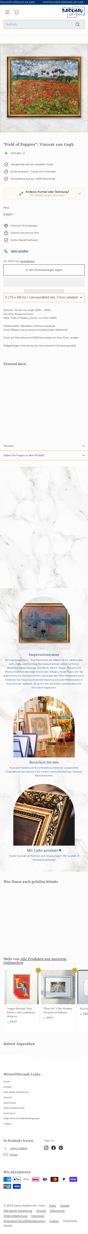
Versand (8, 446)
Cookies (7, 1123)
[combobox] (44, 24)
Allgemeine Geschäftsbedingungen (21, 1118)
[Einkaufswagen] (16, 12)
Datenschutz (9, 1102)
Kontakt (7, 1087)
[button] (44, 282)
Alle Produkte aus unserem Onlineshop (35, 960)
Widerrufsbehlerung (13, 1107)
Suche (6, 1081)
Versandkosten (27, 261)
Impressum (9, 1113)
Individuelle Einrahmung (16, 1092)
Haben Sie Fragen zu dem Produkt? (24, 455)
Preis (6, 208)
